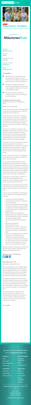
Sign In (20, 363)
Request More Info (7, 363)
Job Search (6, 371)
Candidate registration (21, 359)
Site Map (20, 382)
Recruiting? (6, 361)
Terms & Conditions (21, 378)
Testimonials (6, 365)
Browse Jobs (6, 373)
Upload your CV (22, 365)
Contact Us (21, 373)
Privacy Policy (22, 375)
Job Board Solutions (15, 393)
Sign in (4, 358)
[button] (27, 3)
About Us (20, 371)
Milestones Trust (7, 51)
